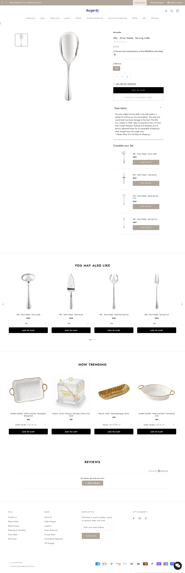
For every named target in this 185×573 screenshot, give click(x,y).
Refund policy (13, 526)
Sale (144, 18)
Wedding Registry (157, 2)
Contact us (12, 517)
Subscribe (90, 536)
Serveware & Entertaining (117, 18)
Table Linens (54, 18)
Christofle (117, 32)
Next (6, 3)
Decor (42, 18)
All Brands (155, 18)
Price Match (13, 534)
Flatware (78, 18)
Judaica (67, 18)
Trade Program (139, 2)
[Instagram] (140, 518)
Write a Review (95, 484)
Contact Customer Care (138, 97)
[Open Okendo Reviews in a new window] (158, 471)
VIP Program (49, 543)
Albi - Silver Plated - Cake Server (145, 175)
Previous (2, 3)
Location (47, 526)
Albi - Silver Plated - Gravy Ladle (145, 154)
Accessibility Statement (53, 538)
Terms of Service (51, 530)
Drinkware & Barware (95, 18)
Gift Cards (12, 538)
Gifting (134, 18)
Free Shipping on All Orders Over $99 (25, 3)
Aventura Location (175, 2)
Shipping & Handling (17, 530)
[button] (120, 41)
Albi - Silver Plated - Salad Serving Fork (145, 197)
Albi (116, 68)
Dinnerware (30, 18)
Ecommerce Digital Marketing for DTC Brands (22, 566)
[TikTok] (146, 518)
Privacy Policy (49, 534)
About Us (48, 517)
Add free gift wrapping (126, 84)
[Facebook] (134, 518)
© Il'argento (16, 563)
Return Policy (13, 521)
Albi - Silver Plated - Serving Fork (145, 219)
